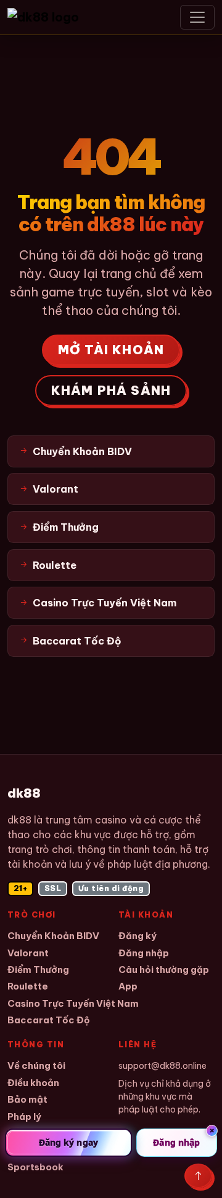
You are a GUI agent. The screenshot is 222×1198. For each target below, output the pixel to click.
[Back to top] (198, 1176)
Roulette (27, 986)
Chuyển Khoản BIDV (53, 936)
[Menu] (197, 17)
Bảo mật (27, 1099)
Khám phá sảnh (111, 390)
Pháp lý (24, 1116)
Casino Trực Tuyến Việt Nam (73, 1003)
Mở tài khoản (111, 349)
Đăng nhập (143, 953)
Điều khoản (33, 1083)
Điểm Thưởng (38, 969)
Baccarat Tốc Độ (48, 1020)
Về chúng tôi (36, 1065)
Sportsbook (35, 1167)
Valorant (28, 953)
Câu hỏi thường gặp (163, 969)
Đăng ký (137, 936)
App (128, 986)
